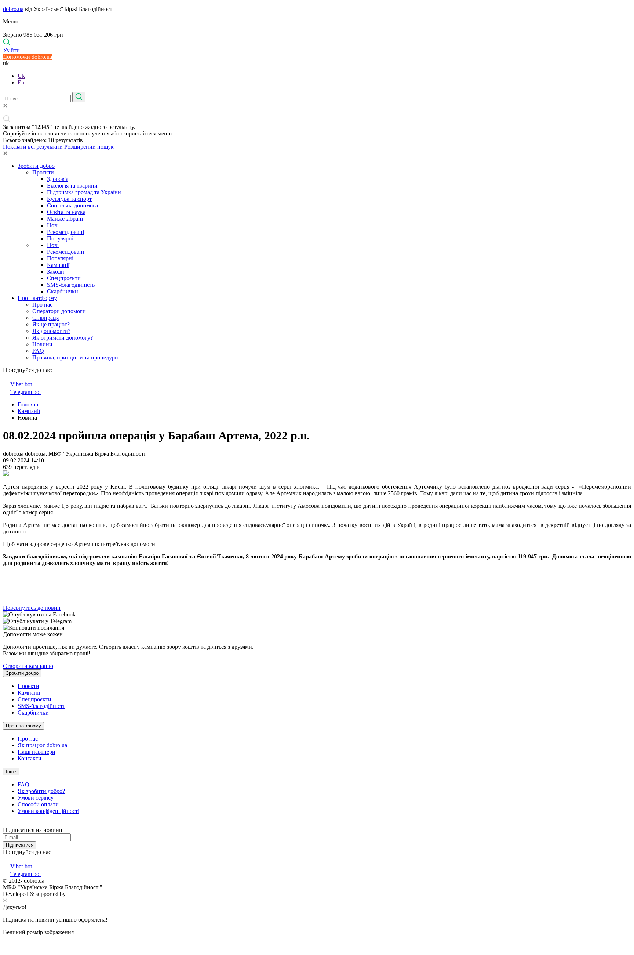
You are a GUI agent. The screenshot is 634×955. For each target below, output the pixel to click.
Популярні (60, 238)
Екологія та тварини (72, 185)
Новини (42, 344)
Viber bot (21, 384)
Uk (21, 76)
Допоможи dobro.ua (27, 57)
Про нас (42, 304)
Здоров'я (57, 179)
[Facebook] (3, 858)
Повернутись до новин (32, 608)
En (21, 82)
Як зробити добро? (41, 791)
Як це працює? (51, 324)
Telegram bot (25, 392)
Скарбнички (62, 291)
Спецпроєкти (64, 278)
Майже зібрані (65, 219)
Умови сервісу (36, 798)
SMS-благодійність (71, 285)
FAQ (38, 351)
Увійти (11, 50)
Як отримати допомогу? (62, 337)
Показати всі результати (33, 147)
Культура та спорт (69, 199)
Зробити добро (36, 166)
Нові (53, 225)
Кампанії (58, 265)
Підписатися (19, 845)
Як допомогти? (51, 331)
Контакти (29, 758)
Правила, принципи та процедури (75, 357)
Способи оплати (38, 804)
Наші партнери (36, 752)
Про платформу (37, 298)
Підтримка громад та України (84, 192)
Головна (28, 404)
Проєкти (43, 172)
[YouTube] (5, 858)
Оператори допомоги (59, 311)
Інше (11, 771)
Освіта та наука (66, 212)
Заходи (55, 271)
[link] (317, 614)
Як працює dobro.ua (42, 745)
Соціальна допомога (72, 205)
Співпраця (45, 318)
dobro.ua (13, 9)
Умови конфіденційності (48, 811)
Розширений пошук (89, 147)
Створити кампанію (28, 666)
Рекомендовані (65, 232)
